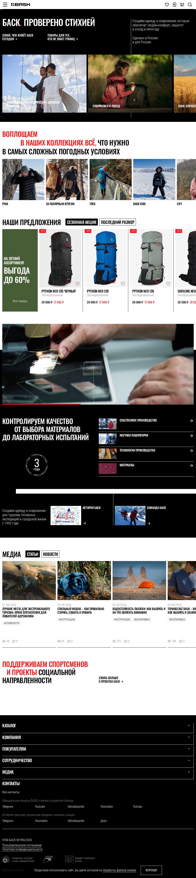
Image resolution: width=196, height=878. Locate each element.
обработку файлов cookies (119, 870)
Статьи (32, 554)
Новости (50, 554)
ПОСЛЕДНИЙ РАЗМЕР (117, 222)
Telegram (7, 806)
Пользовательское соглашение (22, 845)
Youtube (40, 806)
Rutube (137, 806)
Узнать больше (109, 679)
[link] (20, 4)
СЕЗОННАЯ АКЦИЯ (81, 222)
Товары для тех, (61, 37)
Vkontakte (106, 806)
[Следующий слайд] (12, 119)
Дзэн (103, 821)
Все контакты (10, 792)
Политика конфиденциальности (22, 849)
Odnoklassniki (76, 806)
